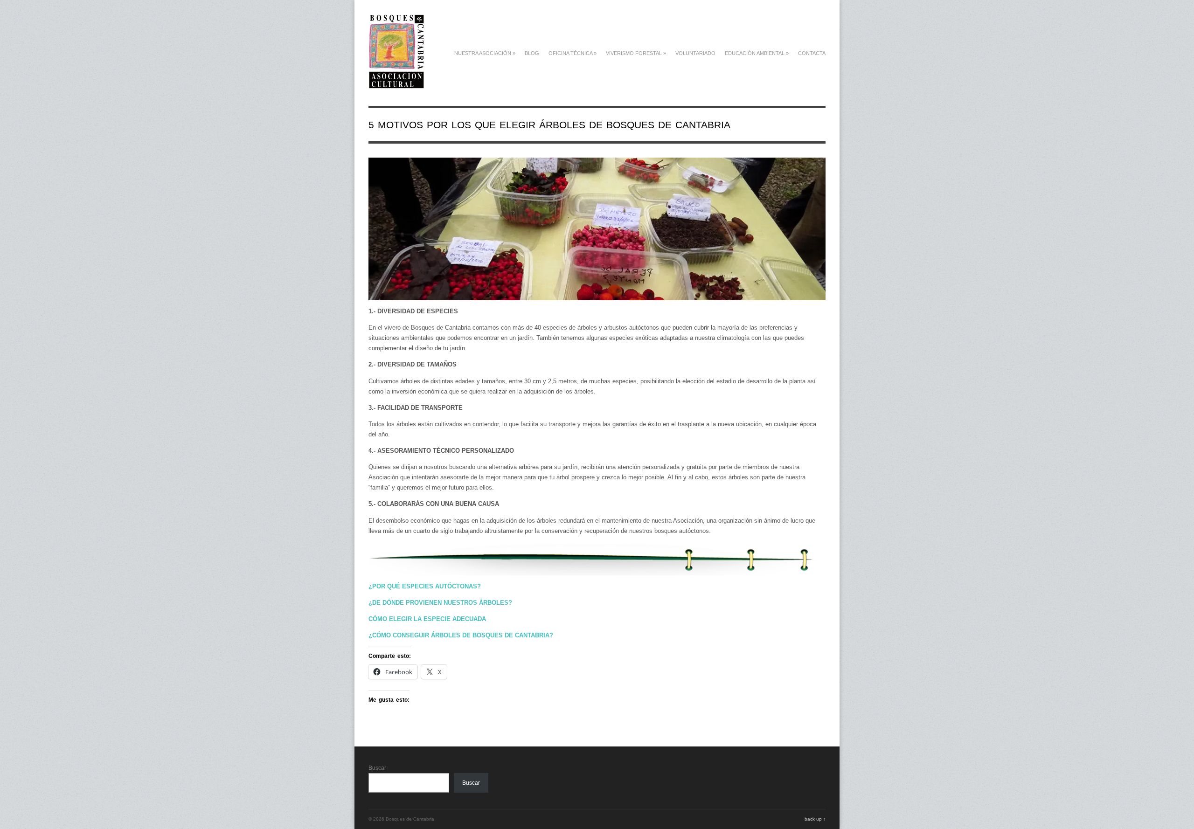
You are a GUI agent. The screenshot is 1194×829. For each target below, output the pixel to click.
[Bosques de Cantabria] (396, 83)
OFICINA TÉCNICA (572, 53)
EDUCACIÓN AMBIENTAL (757, 53)
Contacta (812, 53)
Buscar (377, 768)
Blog (532, 53)
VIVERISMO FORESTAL (636, 53)
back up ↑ (815, 819)
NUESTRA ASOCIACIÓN (484, 53)
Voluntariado (695, 53)
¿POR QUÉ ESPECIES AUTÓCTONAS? (424, 586)
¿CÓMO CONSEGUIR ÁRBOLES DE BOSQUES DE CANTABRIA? (460, 635)
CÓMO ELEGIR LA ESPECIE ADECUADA (427, 618)
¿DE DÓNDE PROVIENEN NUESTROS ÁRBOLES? (440, 602)
